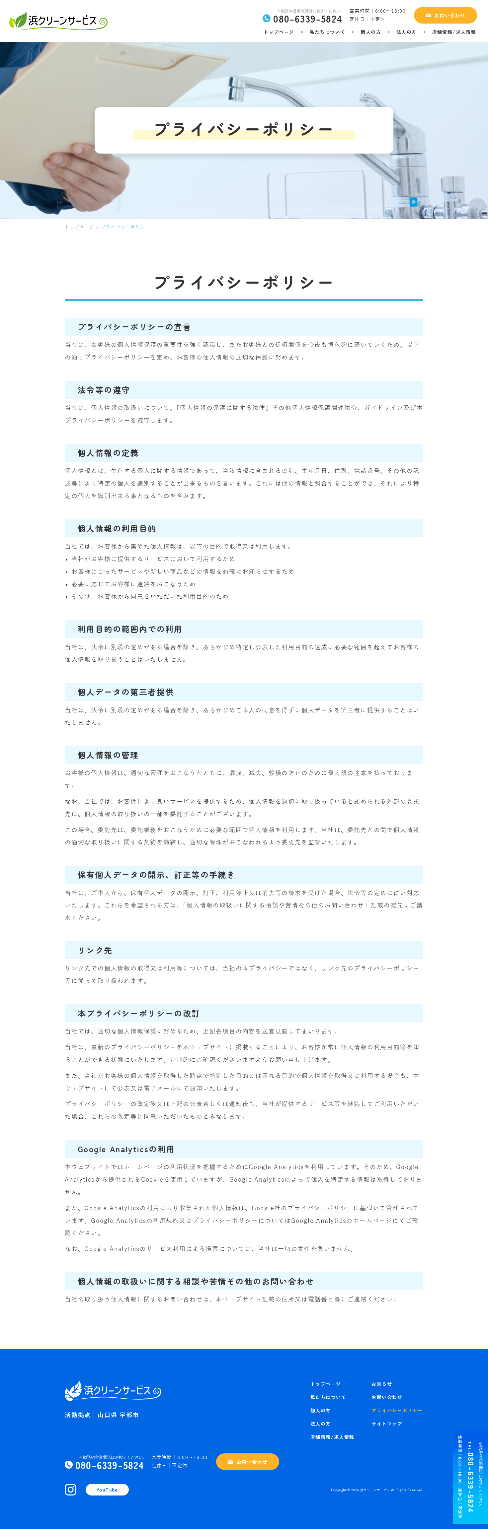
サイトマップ (386, 1423)
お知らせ (381, 1383)
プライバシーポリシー (397, 1410)
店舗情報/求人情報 (454, 32)
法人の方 (406, 32)
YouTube (107, 1489)
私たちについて (328, 32)
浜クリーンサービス (375, 1490)
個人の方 (371, 32)
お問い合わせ (450, 15)
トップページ (279, 32)
